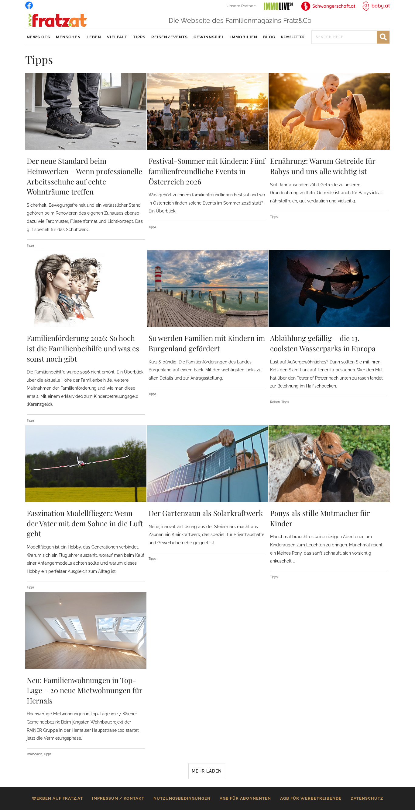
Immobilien (243, 37)
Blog (269, 37)
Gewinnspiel (209, 37)
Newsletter (293, 37)
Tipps (139, 37)
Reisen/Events (169, 37)
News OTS (38, 37)
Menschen (68, 37)
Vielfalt (117, 37)
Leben (94, 37)
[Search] (383, 37)
